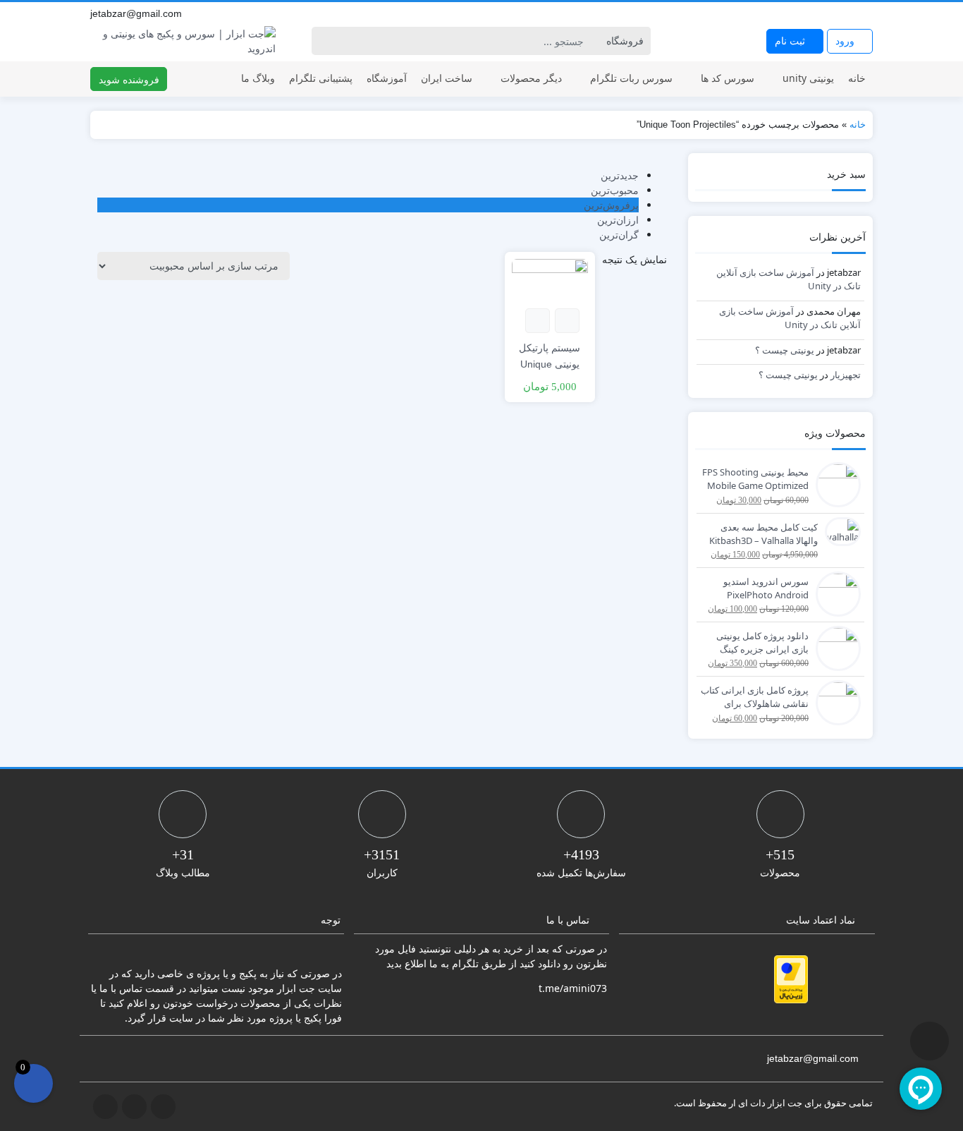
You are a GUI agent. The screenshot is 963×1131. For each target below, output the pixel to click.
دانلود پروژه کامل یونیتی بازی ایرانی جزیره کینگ (762, 642)
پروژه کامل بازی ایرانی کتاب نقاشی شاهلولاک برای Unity (755, 698)
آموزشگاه (387, 78)
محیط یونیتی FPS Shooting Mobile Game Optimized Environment (755, 480)
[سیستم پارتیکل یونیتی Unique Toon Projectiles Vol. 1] (549, 279)
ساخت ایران (446, 78)
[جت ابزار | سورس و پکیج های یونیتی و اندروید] (183, 41)
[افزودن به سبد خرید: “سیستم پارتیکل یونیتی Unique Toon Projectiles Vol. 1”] (567, 320)
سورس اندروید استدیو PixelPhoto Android (766, 588)
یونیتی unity (808, 78)
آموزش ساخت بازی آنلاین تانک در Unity (790, 318)
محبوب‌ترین (615, 190)
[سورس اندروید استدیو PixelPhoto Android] (835, 592)
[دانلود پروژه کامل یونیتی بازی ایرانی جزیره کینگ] (835, 647)
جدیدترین (620, 175)
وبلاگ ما (258, 78)
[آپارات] (865, 13)
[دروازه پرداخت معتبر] (791, 979)
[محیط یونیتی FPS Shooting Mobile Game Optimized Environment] (835, 483)
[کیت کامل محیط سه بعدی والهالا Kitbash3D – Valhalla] (839, 530)
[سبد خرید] (33, 1083)
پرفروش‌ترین (611, 205)
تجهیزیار (845, 374)
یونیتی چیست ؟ (784, 350)
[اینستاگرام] (850, 13)
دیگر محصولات (531, 78)
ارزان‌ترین (618, 219)
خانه (857, 78)
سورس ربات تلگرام (631, 78)
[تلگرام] (834, 13)
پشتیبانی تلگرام (320, 78)
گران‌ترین (619, 234)
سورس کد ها (727, 78)
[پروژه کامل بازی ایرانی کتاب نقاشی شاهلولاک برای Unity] (835, 701)
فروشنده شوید (129, 79)
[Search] (325, 41)
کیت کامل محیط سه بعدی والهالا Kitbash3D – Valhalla (763, 534)
